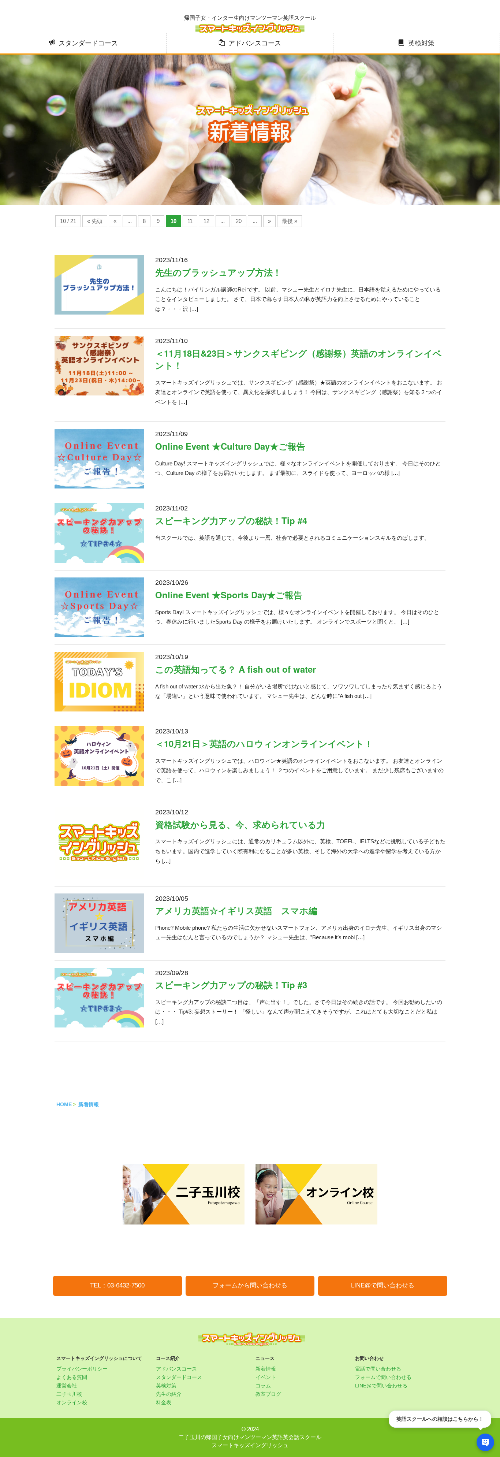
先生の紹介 (169, 1394)
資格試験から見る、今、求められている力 (240, 824)
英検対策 (421, 43)
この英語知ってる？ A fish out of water (235, 669)
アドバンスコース (254, 43)
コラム (263, 1386)
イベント (265, 1377)
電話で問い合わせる (378, 1369)
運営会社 (66, 1386)
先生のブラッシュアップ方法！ (218, 272)
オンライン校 (71, 1402)
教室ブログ (268, 1394)
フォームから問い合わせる (250, 1285)
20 (239, 221)
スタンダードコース (88, 43)
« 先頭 (94, 221)
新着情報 (88, 1104)
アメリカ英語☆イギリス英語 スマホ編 (236, 910)
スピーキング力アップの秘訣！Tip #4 (231, 520)
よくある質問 (71, 1377)
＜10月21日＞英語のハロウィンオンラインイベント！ (264, 743)
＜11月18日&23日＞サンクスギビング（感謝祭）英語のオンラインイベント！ (298, 359)
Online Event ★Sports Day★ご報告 (228, 594)
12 (206, 221)
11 (190, 221)
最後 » (289, 221)
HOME (64, 1104)
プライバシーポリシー (82, 1369)
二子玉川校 (69, 1394)
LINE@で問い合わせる (382, 1285)
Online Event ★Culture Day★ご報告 (230, 446)
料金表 (163, 1402)
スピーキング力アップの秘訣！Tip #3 (231, 984)
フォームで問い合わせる (383, 1377)
